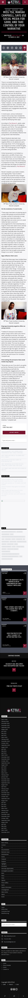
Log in (3, 907)
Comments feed (5, 911)
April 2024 (3, 753)
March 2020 (4, 830)
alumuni (19, 531)
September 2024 (5, 745)
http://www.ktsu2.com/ (9, 936)
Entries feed (4, 909)
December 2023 (5, 757)
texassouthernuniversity (10, 556)
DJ (2, 847)
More (2, 873)
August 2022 (4, 784)
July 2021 (3, 802)
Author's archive (14, 432)
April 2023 (3, 771)
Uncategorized (5, 889)
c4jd (11, 534)
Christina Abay (17, 35)
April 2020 (3, 828)
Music (2, 875)
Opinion (3, 880)
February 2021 (5, 810)
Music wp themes (13, 549)
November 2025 (5, 725)
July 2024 (3, 749)
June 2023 (3, 767)
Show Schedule (7, 965)
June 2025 (3, 731)
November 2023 (5, 759)
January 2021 (4, 812)
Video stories (4, 892)
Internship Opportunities (7, 868)
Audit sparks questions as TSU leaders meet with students (12, 456)
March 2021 (4, 808)
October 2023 (4, 761)
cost (13, 539)
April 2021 (3, 806)
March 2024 (4, 755)
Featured (7, 10)
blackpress (5, 534)
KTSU (13, 546)
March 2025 (4, 737)
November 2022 (5, 781)
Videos (3, 894)
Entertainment (5, 854)
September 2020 (5, 820)
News (21, 10)
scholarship (6, 551)
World (2, 897)
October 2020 (4, 818)
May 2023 (3, 769)
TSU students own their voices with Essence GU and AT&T (13, 469)
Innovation (4, 866)
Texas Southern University (10, 554)
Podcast (11, 984)
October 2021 (4, 796)
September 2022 (5, 783)
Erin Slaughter (6, 618)
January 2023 (4, 777)
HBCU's (4, 544)
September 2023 (5, 763)
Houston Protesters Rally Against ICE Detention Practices (11, 460)
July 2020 (3, 824)
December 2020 (5, 814)
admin (4, 592)
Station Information (6, 887)
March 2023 (4, 773)
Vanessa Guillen (7, 559)
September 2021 (5, 798)
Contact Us (6, 969)
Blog (17, 984)
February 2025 (5, 739)
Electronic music (5, 852)
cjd (3, 539)
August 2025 (4, 729)
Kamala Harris (6, 546)
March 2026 (4, 719)
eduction (13, 541)
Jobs (16, 544)
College (8, 539)
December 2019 (5, 832)
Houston (10, 544)
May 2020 (3, 826)
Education (5, 541)
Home (4, 963)
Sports (3, 885)
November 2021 (5, 794)
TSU (21, 556)
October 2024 (4, 743)
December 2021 (5, 792)
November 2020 (5, 816)
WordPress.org (5, 913)
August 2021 (4, 800)
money (4, 549)
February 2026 (5, 721)
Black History (4, 842)
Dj (23, 539)
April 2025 (3, 735)
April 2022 (3, 786)
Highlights (15, 10)
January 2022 (4, 790)
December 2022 (5, 779)
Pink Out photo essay (14, 686)
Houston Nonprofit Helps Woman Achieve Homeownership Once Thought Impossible (12, 452)
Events (4, 599)
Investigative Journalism (7, 871)
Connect (3, 845)
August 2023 (4, 765)
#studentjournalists (8, 531)
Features (4, 573)
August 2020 (4, 822)
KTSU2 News (20, 546)
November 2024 (5, 741)
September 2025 (5, 727)
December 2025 (5, 723)
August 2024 (4, 747)
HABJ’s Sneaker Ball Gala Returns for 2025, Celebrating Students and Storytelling (12, 464)
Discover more (5, 954)
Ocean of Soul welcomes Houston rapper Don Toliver (14, 665)
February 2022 (5, 788)
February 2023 (5, 775)
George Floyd (21, 541)
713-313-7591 (7, 939)
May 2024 (3, 751)
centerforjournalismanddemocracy (13, 536)
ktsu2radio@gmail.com (10, 942)
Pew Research (13, 123)
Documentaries (5, 849)
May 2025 (3, 733)
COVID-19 (19, 539)
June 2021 (3, 804)
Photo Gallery (4, 882)
